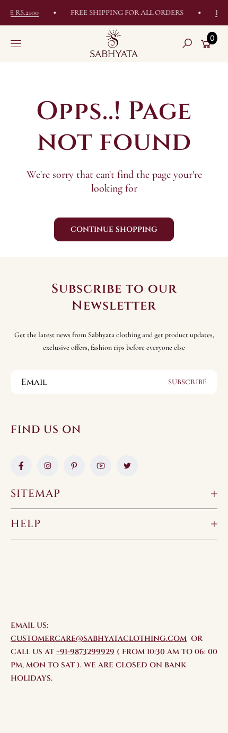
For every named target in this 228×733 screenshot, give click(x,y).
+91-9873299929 (85, 652)
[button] (187, 43)
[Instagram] (47, 465)
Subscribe (187, 381)
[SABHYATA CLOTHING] (114, 43)
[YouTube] (100, 465)
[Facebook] (21, 465)
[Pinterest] (74, 465)
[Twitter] (127, 465)
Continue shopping (114, 229)
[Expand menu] (16, 43)
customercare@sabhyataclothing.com (99, 639)
